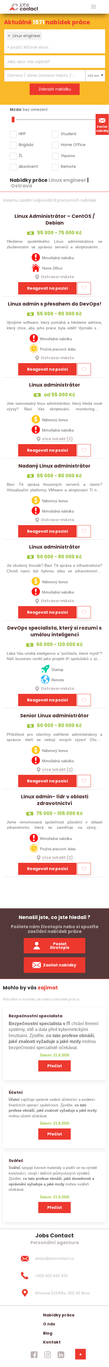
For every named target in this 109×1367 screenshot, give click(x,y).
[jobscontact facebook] (34, 1354)
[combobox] (54, 41)
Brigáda (26, 144)
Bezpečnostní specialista (35, 1016)
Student (69, 134)
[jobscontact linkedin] (61, 1354)
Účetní (16, 1092)
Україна (68, 155)
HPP (22, 134)
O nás (49, 1324)
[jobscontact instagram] (47, 1354)
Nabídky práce (59, 1315)
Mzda (15, 109)
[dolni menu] (80, 1354)
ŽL (21, 155)
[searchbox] (51, 47)
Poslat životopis (59, 945)
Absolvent (28, 166)
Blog (47, 1333)
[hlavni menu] (93, 7)
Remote (68, 166)
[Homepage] (24, 6)
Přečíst (54, 1066)
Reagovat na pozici (47, 288)
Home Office (73, 144)
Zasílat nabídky (102, 129)
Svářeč (16, 1160)
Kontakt (52, 1342)
